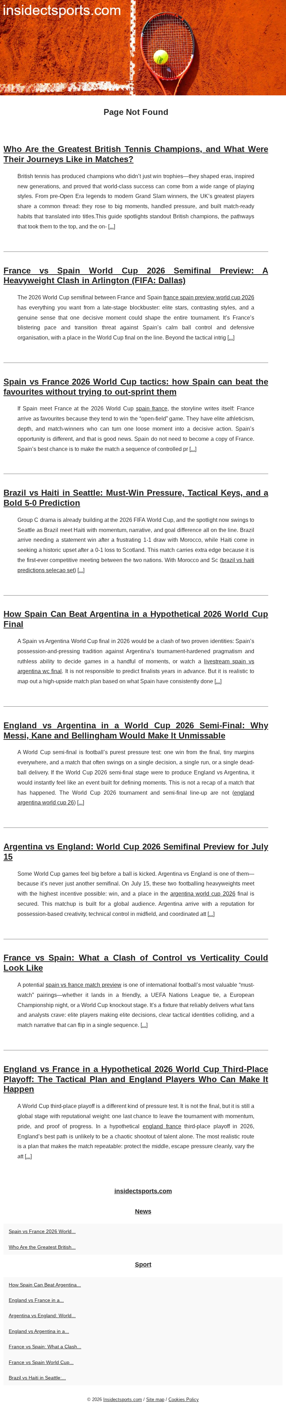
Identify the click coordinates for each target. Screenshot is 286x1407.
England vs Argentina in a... (39, 1331)
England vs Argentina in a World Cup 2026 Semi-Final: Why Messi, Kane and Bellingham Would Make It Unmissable (135, 730)
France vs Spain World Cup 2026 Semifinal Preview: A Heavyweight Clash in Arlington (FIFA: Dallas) (135, 275)
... (112, 226)
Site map (155, 1399)
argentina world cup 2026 (202, 894)
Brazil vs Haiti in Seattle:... (37, 1377)
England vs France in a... (36, 1300)
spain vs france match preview (83, 985)
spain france (151, 408)
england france (162, 1126)
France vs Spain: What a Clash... (45, 1346)
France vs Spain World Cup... (41, 1362)
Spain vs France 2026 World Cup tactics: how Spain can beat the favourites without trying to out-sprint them (135, 386)
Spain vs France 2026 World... (42, 1231)
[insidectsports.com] (143, 47)
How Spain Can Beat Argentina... (45, 1285)
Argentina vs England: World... (42, 1315)
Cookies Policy (183, 1399)
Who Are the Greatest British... (42, 1247)
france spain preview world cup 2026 (208, 297)
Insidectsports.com (122, 1399)
